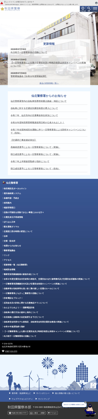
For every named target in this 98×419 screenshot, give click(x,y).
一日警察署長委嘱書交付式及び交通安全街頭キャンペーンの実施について (35, 284)
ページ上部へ (93, 386)
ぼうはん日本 (9, 222)
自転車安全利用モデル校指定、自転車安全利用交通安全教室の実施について (36, 322)
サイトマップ (44, 399)
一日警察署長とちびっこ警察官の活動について (24, 293)
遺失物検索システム (12, 193)
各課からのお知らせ (12, 245)
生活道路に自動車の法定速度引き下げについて (24, 317)
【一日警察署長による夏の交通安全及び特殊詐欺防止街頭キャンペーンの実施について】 (42, 331)
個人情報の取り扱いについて (67, 393)
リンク (7, 255)
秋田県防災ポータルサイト (15, 188)
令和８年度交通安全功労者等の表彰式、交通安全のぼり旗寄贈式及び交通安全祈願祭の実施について (47, 279)
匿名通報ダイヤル (11, 226)
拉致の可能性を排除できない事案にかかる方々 (24, 212)
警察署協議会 (9, 250)
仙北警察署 (12, 182)
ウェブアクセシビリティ (22, 399)
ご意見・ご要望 (39, 413)
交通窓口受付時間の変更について (18, 231)
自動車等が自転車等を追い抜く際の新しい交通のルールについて (31, 288)
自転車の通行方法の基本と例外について (21, 312)
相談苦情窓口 (9, 207)
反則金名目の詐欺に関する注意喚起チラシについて (26, 303)
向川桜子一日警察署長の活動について (20, 336)
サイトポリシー (43, 393)
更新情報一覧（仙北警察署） (16, 264)
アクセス (7, 260)
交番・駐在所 (9, 241)
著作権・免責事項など (21, 393)
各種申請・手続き (11, 198)
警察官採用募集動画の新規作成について (21, 274)
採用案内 (7, 203)
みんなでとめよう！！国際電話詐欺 (19, 307)
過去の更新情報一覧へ (49, 83)
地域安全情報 (9, 269)
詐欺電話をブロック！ (13, 298)
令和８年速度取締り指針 (14, 326)
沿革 (6, 236)
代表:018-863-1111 (19, 413)
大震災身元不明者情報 (13, 217)
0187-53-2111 (11, 351)
